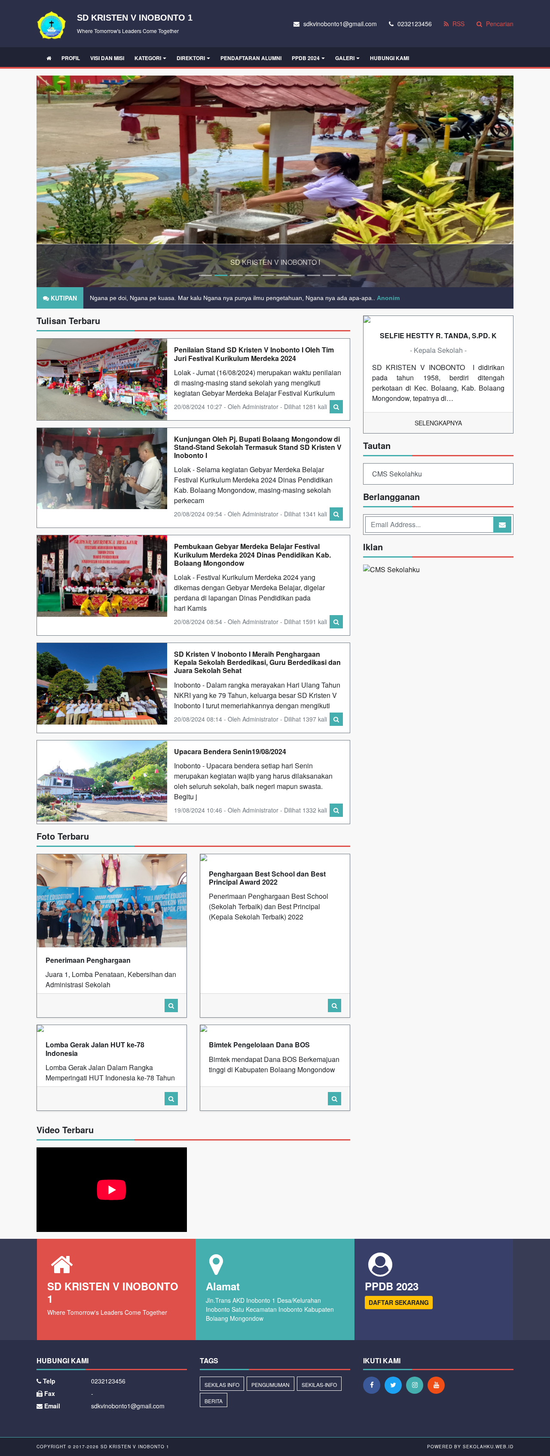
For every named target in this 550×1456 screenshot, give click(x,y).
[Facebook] (374, 1384)
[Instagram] (417, 1384)
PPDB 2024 (306, 58)
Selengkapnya (438, 423)
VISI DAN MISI (107, 58)
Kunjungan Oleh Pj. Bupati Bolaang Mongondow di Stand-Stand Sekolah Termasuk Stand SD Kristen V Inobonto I (258, 447)
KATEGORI (147, 58)
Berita (214, 1400)
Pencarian (498, 23)
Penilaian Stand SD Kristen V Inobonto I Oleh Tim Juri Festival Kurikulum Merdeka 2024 (254, 354)
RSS (457, 23)
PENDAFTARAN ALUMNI (250, 58)
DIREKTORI (191, 58)
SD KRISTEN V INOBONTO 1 (134, 1447)
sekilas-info (319, 1384)
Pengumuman (270, 1384)
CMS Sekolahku (397, 474)
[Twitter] (395, 1384)
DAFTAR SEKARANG (399, 1302)
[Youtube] (438, 1384)
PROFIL (70, 58)
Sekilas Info (222, 1384)
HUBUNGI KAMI (389, 58)
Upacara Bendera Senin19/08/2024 (230, 751)
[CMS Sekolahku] (391, 570)
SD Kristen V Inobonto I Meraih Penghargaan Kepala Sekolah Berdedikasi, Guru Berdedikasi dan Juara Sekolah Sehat (257, 662)
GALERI (344, 58)
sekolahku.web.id (488, 1447)
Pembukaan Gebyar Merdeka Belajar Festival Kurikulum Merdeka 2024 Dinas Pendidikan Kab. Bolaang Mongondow (252, 554)
